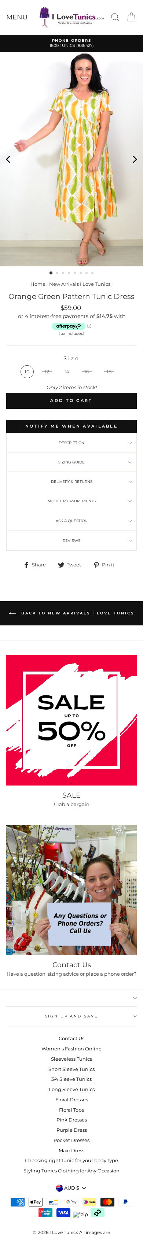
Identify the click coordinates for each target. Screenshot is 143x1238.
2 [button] (58, 274)
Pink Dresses (71, 1120)
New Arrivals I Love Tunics (79, 284)
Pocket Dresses (71, 1140)
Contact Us (71, 1038)
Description (71, 442)
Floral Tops (71, 1110)
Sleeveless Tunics (71, 1059)
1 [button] (51, 273)
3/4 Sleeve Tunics (71, 1079)
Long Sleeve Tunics (72, 1089)
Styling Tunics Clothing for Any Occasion (71, 1171)
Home (37, 284)
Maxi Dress (71, 1150)
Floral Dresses (71, 1099)
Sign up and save (71, 1016)
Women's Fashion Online (71, 1049)
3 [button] (64, 274)
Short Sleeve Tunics (71, 1069)
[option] (71, 43)
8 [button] (93, 274)
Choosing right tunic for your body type (71, 1160)
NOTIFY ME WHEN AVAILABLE (71, 426)
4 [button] (70, 274)
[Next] (135, 159)
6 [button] (81, 274)
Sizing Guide (71, 462)
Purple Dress (71, 1130)
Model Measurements (72, 501)
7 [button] (87, 274)
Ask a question (72, 520)
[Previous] (8, 159)
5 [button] (75, 274)
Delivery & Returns (71, 481)
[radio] (27, 371)
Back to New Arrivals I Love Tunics (76, 613)
